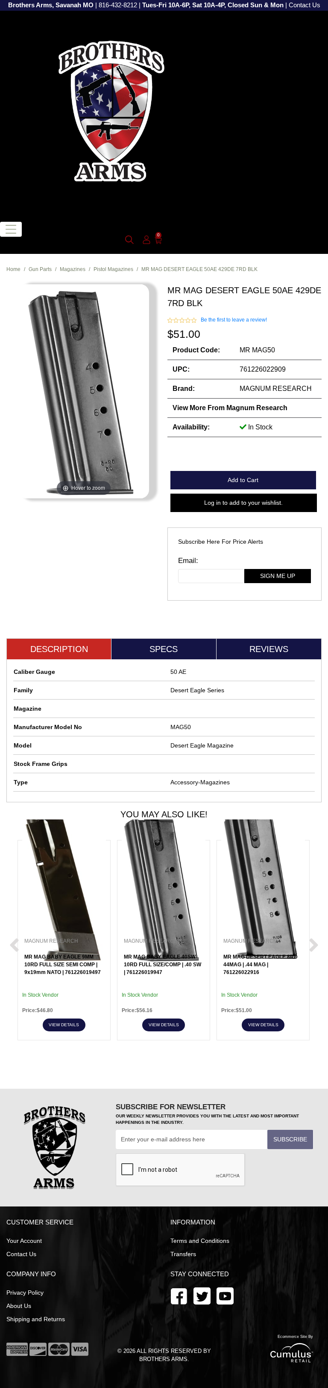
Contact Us (304, 5)
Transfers (183, 1254)
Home (13, 269)
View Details (64, 1024)
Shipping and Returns (35, 1319)
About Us (18, 1305)
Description (59, 649)
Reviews (268, 649)
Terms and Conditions (199, 1240)
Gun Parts (40, 269)
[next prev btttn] (14, 945)
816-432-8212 (118, 5)
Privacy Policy (25, 1292)
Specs (163, 649)
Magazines (72, 269)
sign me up (277, 575)
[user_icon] (146, 240)
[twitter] (225, 1295)
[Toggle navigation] (11, 229)
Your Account (24, 1240)
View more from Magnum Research (230, 407)
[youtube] (202, 1295)
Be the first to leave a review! (234, 320)
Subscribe (290, 1139)
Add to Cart (243, 480)
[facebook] (178, 1295)
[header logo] (111, 112)
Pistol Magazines (113, 269)
